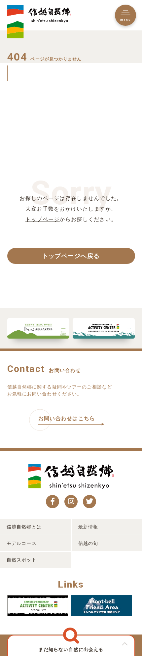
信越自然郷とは (24, 526)
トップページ (42, 219)
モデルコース (22, 543)
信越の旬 (88, 543)
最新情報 (88, 526)
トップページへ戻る (71, 256)
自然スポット (22, 559)
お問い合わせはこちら (66, 418)
